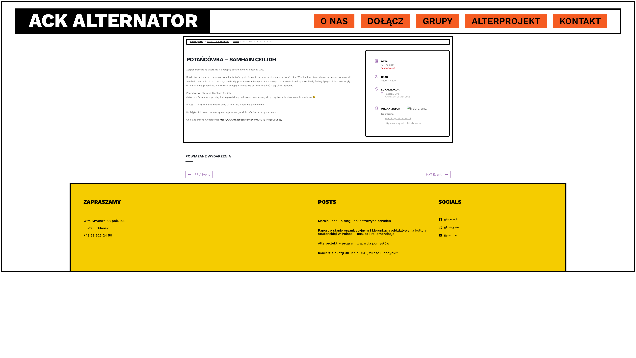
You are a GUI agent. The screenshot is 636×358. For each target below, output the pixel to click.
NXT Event (434, 174)
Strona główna (196, 42)
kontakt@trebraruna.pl (398, 118)
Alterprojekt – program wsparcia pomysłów (353, 243)
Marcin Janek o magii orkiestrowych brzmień (354, 220)
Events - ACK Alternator (218, 42)
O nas (334, 21)
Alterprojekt (506, 21)
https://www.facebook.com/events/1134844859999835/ (251, 119)
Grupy (438, 21)
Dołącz (385, 21)
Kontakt (580, 21)
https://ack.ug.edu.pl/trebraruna (403, 123)
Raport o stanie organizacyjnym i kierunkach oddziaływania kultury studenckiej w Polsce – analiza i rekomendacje (372, 232)
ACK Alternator (113, 20)
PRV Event (202, 174)
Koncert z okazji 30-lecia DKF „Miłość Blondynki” (358, 253)
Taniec (236, 42)
